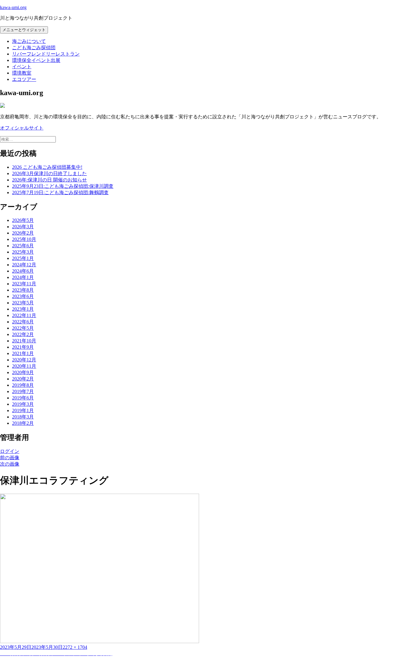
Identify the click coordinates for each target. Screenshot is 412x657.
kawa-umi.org (13, 7)
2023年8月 (23, 290)
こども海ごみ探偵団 (33, 47)
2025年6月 (23, 245)
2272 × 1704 (75, 647)
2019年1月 (23, 410)
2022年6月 (23, 321)
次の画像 (9, 463)
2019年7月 (23, 391)
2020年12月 (24, 359)
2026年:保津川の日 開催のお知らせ (49, 179)
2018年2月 (23, 423)
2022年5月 (23, 328)
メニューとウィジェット (24, 29)
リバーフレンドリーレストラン (46, 53)
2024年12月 (24, 264)
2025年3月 (23, 252)
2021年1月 (23, 353)
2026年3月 (23, 226)
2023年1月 (23, 309)
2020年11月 (24, 366)
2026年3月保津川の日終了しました (49, 173)
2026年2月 (23, 233)
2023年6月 (23, 296)
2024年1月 (23, 277)
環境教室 (21, 72)
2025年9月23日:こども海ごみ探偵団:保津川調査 (62, 186)
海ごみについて (29, 41)
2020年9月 (23, 372)
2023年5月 (23, 302)
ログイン (9, 451)
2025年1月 (23, 258)
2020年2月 (23, 378)
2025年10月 (24, 239)
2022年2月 (23, 334)
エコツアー (24, 79)
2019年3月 (23, 404)
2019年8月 (23, 385)
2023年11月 (24, 283)
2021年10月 (24, 340)
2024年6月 (23, 271)
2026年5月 (23, 220)
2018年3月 (23, 416)
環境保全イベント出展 (36, 60)
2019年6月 (23, 397)
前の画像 (9, 457)
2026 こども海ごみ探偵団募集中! (47, 167)
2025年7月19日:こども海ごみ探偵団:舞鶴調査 (60, 192)
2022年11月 (24, 315)
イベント (21, 66)
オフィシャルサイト (21, 127)
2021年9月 (23, 347)
